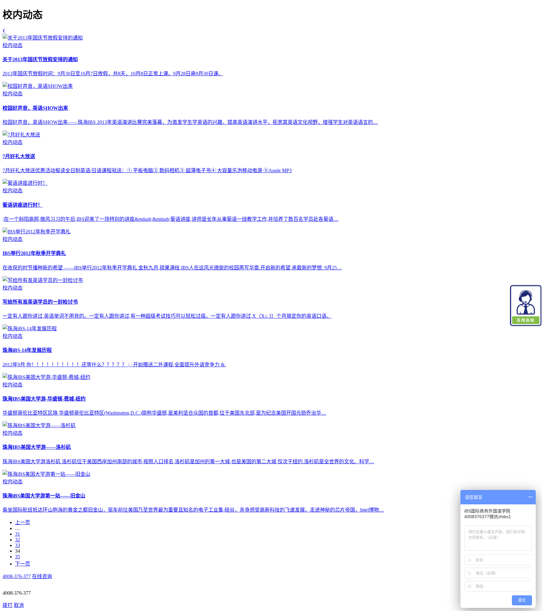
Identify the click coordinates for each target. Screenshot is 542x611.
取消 (19, 605)
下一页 (22, 563)
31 (17, 534)
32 (17, 539)
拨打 (8, 605)
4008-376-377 (17, 576)
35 (17, 556)
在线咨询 (42, 576)
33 (17, 545)
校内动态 (13, 45)
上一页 (22, 522)
